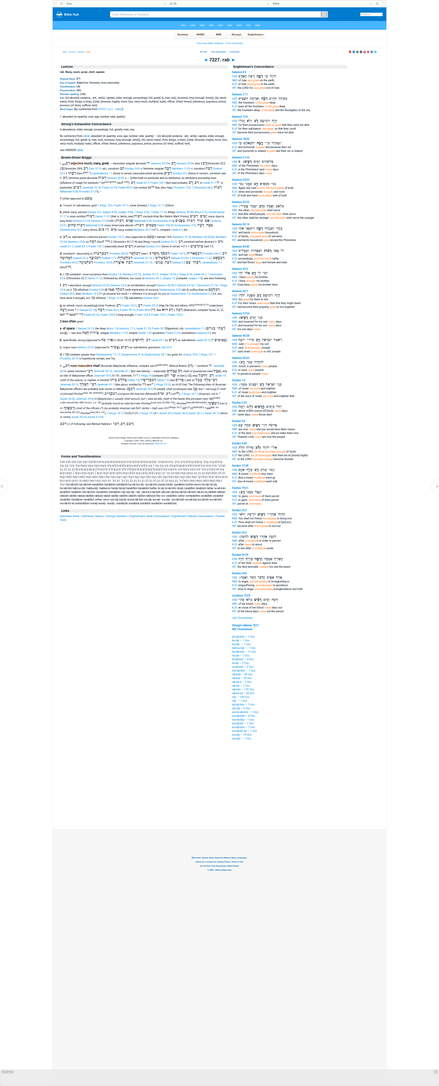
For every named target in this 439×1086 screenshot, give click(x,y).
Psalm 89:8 (143, 310)
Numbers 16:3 (90, 293)
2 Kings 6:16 (184, 274)
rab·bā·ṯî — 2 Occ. (242, 682)
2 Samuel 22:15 (86, 310)
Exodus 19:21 (116, 237)
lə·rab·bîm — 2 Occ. (243, 666)
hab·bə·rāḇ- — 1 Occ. (244, 648)
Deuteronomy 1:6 (180, 293)
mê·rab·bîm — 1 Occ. (244, 670)
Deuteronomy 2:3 (202, 293)
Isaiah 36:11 (195, 413)
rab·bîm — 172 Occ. (243, 689)
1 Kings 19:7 (205, 354)
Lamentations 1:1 (102, 173)
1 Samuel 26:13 (84, 328)
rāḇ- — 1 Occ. (240, 700)
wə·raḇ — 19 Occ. (242, 734)
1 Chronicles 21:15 (206, 285)
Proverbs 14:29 (103, 262)
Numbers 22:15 (132, 274)
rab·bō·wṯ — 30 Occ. (243, 693)
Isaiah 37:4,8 (95, 417)
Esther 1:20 (145, 333)
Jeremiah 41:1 (121, 371)
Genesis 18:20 (240, 139)
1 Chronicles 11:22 (200, 258)
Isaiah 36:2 (66, 398)
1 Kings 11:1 (157, 212)
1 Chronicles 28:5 (202, 187)
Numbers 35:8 (76, 242)
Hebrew (81, 52)
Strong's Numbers (117, 516)
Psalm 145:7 (157, 182)
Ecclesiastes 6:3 (163, 220)
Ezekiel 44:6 (150, 298)
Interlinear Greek (70, 516)
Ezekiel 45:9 (67, 293)
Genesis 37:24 (99, 220)
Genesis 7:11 (127, 328)
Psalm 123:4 (142, 314)
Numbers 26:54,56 (203, 237)
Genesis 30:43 (115, 178)
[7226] (4, 494)
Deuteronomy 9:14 (132, 354)
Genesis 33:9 (184, 163)
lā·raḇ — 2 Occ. (240, 663)
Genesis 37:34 (240, 313)
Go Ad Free (7, 1072)
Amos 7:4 (112, 328)
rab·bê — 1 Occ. (241, 685)
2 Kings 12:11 (156, 205)
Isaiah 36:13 (211, 413)
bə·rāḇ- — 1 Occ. (241, 644)
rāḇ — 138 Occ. (241, 697)
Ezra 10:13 (95, 168)
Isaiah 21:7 (209, 182)
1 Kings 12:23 (114, 298)
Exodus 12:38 (240, 465)
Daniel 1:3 (163, 380)
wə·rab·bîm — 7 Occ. (244, 727)
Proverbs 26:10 (69, 358)
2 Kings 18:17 (189, 393)
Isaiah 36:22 (78, 417)
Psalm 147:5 (177, 253)
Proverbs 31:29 (88, 191)
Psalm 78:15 (127, 310)
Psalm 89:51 (125, 187)
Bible (65, 52)
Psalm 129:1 (158, 314)
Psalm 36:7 (158, 328)
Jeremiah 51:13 (143, 262)
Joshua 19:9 (190, 354)
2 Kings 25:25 (162, 384)
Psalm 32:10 (109, 187)
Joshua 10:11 (150, 274)
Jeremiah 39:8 (84, 398)
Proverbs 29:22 (69, 262)
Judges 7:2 (168, 278)
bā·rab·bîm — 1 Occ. (243, 636)
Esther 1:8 (133, 380)
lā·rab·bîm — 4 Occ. (243, 659)
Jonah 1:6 (220, 375)
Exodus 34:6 (132, 168)
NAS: (235, 80)
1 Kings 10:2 (104, 205)
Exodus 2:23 (239, 402)
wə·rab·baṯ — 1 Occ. (243, 719)
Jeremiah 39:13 (102, 371)
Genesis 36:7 (153, 278)
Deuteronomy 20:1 (155, 354)
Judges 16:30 (167, 274)
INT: (234, 87)
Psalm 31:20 (172, 333)
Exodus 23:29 (240, 554)
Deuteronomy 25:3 (71, 229)
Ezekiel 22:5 (80, 258)
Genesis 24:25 (159, 163)
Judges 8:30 (109, 212)
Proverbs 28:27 (212, 253)
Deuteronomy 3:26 (170, 289)
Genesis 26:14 (240, 224)
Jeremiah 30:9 (102, 375)
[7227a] (434, 494)
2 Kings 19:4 (146, 413)
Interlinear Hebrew (93, 516)
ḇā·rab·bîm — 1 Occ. (243, 704)
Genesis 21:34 (81, 220)
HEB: (235, 76)
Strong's (72, 52)
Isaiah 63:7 (142, 182)
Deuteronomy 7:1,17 (108, 354)
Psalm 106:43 (165, 225)
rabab (86, 136)
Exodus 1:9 (114, 274)
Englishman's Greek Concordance (149, 516)
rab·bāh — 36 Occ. (242, 674)
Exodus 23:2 (180, 173)
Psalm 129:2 (175, 314)
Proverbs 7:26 (182, 187)
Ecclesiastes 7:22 (185, 225)
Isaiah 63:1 (157, 340)
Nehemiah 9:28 (69, 191)
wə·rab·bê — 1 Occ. (243, 723)
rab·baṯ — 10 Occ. (242, 678)
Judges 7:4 (194, 278)
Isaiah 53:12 (203, 340)
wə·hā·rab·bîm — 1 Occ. (245, 712)
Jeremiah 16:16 (91, 187)
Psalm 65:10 (91, 314)
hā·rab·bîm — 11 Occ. (244, 651)
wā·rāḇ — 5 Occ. (241, 708)
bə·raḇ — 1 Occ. (241, 640)
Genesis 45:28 (165, 285)
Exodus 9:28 (96, 289)
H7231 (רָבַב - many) (110, 109)
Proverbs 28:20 (118, 253)
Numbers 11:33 (181, 168)
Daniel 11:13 (94, 278)
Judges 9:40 (125, 212)
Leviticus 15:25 (241, 595)
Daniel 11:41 (102, 216)
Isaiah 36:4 (180, 413)
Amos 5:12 (200, 212)
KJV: (235, 84)
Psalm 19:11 (121, 205)
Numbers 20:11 (143, 229)
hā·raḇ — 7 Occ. (241, 655)
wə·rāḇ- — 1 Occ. (242, 738)
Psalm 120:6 (107, 314)
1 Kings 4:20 (141, 212)
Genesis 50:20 (240, 358)
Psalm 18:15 (150, 305)
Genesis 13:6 (240, 116)
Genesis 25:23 (85, 347)
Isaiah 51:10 (143, 328)
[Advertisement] (219, 808)
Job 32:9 (166, 347)
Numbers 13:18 (182, 237)
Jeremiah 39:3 (144, 389)
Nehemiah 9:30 (143, 220)
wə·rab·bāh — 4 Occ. (244, 715)
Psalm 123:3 (129, 305)
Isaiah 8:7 (176, 229)
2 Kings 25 (145, 375)
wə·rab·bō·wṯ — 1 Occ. (244, 731)
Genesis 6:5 (204, 333)
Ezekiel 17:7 (109, 258)
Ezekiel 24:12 (169, 242)
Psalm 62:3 (112, 310)
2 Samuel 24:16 (184, 285)
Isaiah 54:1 (199, 274)
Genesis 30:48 (184, 212)
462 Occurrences (242, 617)
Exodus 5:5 (94, 212)
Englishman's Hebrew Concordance (192, 516)
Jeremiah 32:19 (142, 258)
